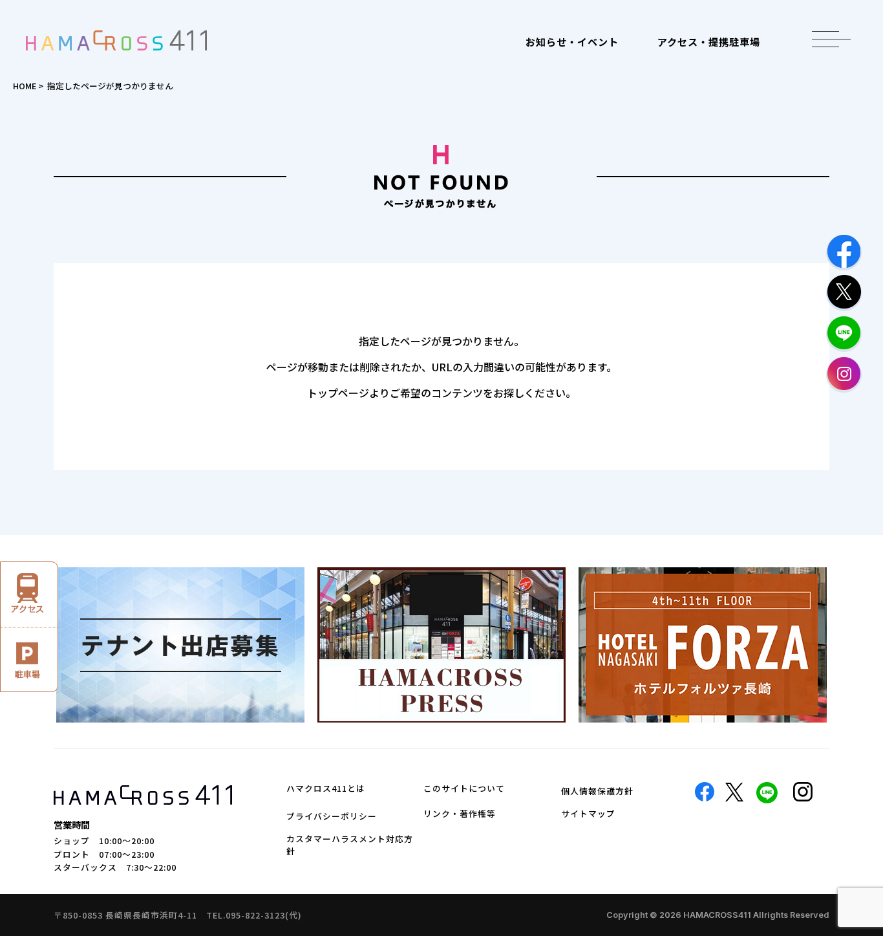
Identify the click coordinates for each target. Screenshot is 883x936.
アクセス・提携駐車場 (708, 41)
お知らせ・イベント (572, 41)
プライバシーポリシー (331, 816)
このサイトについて (464, 788)
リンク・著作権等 (459, 813)
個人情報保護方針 (597, 791)
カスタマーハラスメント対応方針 (349, 845)
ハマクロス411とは (325, 788)
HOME (24, 86)
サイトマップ (588, 813)
